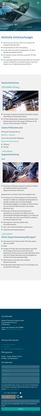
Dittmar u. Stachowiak (12, 27)
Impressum (6, 347)
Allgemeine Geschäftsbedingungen (13, 349)
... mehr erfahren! (6, 151)
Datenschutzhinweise (9, 344)
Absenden (20, 409)
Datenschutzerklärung (12, 389)
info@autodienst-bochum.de (14, 329)
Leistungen (23, 27)
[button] (17, 396)
